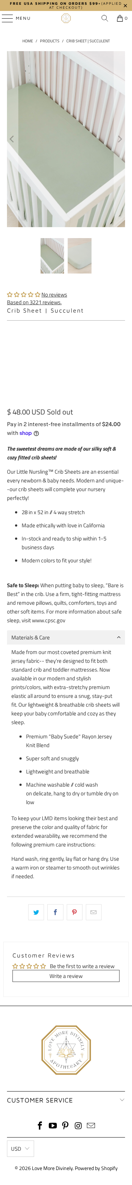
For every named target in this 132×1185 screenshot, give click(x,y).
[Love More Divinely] (66, 18)
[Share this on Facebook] (55, 912)
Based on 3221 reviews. (34, 302)
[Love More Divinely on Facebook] (40, 1126)
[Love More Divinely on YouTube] (52, 1126)
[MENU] (4, 18)
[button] (23, 294)
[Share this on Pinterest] (74, 912)
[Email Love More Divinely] (91, 1126)
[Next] (119, 139)
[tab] (66, 637)
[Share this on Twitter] (36, 912)
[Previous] (12, 139)
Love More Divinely (52, 1168)
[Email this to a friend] (94, 912)
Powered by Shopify (96, 1168)
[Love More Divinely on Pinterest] (65, 1126)
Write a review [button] (66, 976)
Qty (10, 328)
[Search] (105, 18)
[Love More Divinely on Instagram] (78, 1126)
